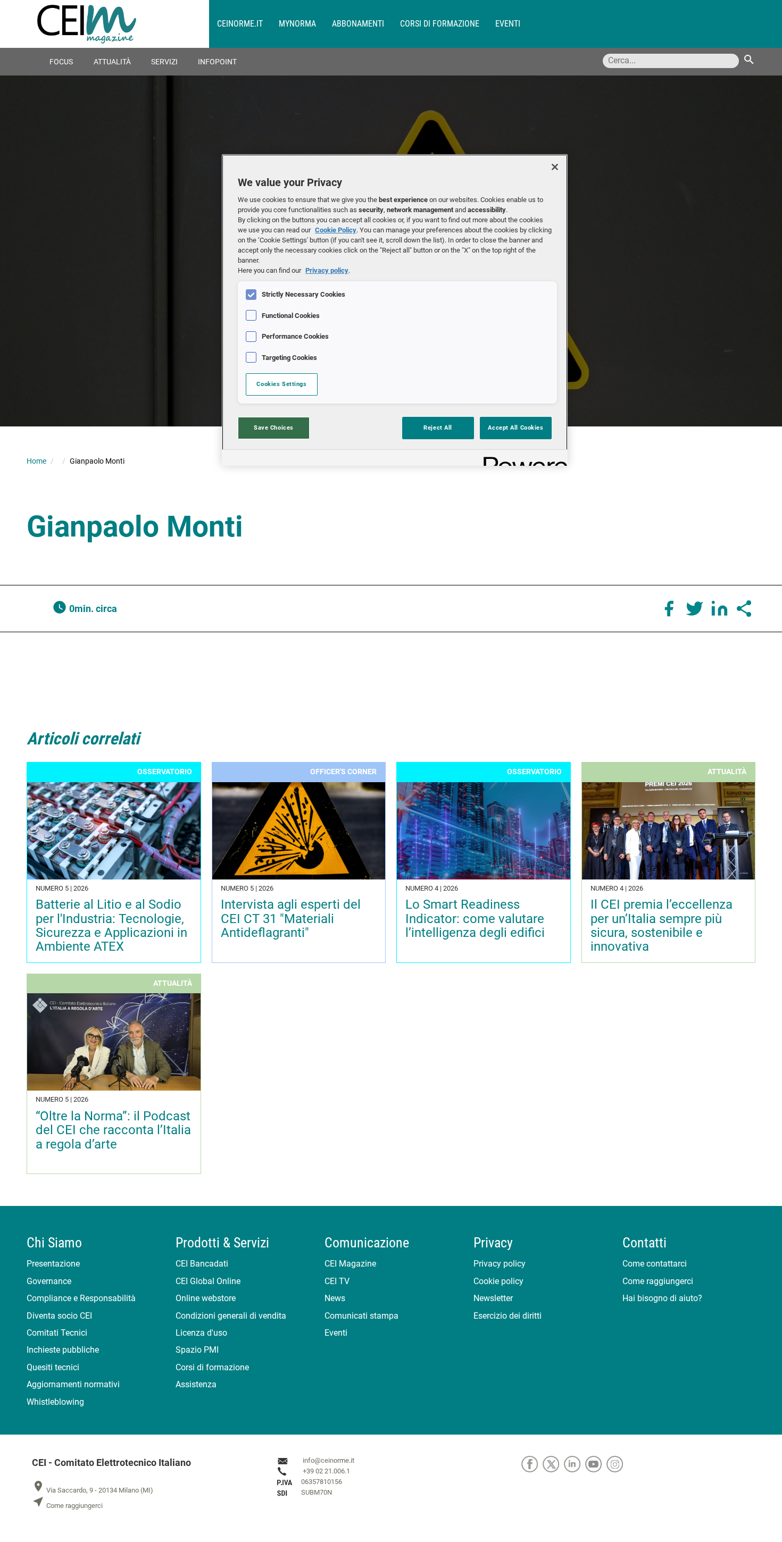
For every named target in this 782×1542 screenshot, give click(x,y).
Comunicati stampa (361, 1316)
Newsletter (493, 1298)
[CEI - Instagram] (616, 1464)
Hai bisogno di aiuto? (662, 1298)
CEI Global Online (208, 1281)
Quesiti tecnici (53, 1367)
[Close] (555, 167)
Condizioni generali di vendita (231, 1316)
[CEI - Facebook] (532, 1464)
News (335, 1298)
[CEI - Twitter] (553, 1464)
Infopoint (217, 61)
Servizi (164, 61)
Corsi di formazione (439, 24)
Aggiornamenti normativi (73, 1384)
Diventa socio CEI (59, 1316)
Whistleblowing (55, 1402)
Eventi (507, 24)
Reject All (437, 427)
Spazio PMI (197, 1350)
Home (36, 461)
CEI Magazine (350, 1264)
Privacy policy (499, 1264)
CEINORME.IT (240, 24)
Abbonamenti (358, 24)
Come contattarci (654, 1264)
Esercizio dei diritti (507, 1316)
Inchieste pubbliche (63, 1350)
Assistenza (196, 1384)
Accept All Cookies (515, 427)
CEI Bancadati (202, 1264)
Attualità (112, 61)
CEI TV (337, 1281)
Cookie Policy (335, 230)
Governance (49, 1281)
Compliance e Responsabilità (81, 1298)
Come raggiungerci (657, 1281)
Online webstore (206, 1298)
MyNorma (297, 24)
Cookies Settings (281, 384)
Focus (61, 61)
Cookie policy (498, 1281)
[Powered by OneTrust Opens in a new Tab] (521, 459)
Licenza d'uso (201, 1333)
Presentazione (53, 1264)
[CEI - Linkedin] (574, 1464)
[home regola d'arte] (123, 24)
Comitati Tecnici (57, 1333)
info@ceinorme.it (328, 1461)
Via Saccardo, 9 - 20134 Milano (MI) (92, 1490)
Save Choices (274, 427)
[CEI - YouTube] (595, 1464)
